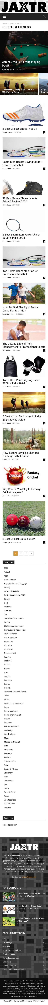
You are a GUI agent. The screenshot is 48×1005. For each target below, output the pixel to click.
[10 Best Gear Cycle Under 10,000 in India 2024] (9, 921)
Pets (6, 746)
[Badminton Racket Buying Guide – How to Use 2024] (24, 148)
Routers (7, 757)
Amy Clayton (7, 132)
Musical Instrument (12, 742)
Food (6, 672)
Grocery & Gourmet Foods (15, 691)
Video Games (9, 803)
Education (8, 645)
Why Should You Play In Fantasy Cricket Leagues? (21, 491)
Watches (7, 807)
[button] (4, 16)
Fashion (7, 657)
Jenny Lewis (7, 350)
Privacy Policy (39, 1001)
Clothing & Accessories (13, 626)
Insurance (8, 722)
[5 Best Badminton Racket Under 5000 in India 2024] (24, 220)
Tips (6, 784)
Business (8, 606)
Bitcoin (7, 599)
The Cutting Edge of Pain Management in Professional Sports (24, 345)
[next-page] (31, 553)
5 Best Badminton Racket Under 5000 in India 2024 (21, 236)
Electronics (8, 649)
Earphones (8, 641)
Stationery (8, 773)
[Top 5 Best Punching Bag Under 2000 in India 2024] (24, 366)
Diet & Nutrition (10, 637)
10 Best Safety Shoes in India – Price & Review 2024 (21, 200)
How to (7, 718)
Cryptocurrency (10, 633)
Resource (8, 753)
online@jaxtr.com (29, 877)
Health (6, 699)
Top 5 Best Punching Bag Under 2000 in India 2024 (21, 382)
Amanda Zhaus (8, 314)
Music (6, 738)
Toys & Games (10, 792)
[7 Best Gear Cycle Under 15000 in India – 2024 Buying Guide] (9, 896)
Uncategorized (10, 800)
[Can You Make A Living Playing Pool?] (24, 52)
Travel (6, 796)
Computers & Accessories (15, 630)
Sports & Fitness (11, 769)
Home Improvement (12, 715)
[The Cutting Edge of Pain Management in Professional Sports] (24, 329)
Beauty (7, 587)
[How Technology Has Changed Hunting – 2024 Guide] (24, 439)
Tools (6, 788)
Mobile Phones (10, 734)
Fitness (7, 668)
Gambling (8, 680)
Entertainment (10, 653)
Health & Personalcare (13, 703)
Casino (7, 622)
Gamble (7, 676)
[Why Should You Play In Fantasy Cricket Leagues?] (24, 475)
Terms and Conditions (23, 1001)
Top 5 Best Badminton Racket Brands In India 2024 (20, 272)
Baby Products (10, 579)
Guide (6, 695)
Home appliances (11, 711)
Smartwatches (10, 761)
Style (6, 776)
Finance (7, 664)
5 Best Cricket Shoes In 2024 (20, 128)
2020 (6, 568)
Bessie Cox (6, 459)
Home (5, 23)
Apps (6, 576)
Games (7, 684)
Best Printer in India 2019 (14, 595)
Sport (6, 765)
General (7, 688)
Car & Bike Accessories (13, 618)
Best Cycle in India (11, 591)
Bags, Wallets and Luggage (15, 583)
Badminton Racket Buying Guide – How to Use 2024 (23, 163)
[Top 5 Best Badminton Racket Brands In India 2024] (24, 257)
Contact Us (7, 1001)
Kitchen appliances (11, 726)
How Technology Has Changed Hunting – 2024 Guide (21, 454)
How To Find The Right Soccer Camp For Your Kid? (21, 309)
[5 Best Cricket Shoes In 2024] (24, 114)
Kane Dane (7, 168)
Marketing (8, 730)
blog (6, 603)
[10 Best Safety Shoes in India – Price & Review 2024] (24, 184)
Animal (7, 572)
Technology (9, 780)
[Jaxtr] (24, 6)
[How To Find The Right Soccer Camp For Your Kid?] (24, 293)
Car (5, 614)
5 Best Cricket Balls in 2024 (19, 538)
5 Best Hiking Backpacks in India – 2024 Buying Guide (23, 418)
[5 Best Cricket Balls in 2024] (24, 518)
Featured (8, 661)
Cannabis (8, 610)
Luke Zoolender (8, 70)
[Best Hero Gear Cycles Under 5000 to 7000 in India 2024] (9, 909)
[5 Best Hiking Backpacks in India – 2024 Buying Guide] (19, 87)
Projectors (8, 749)
